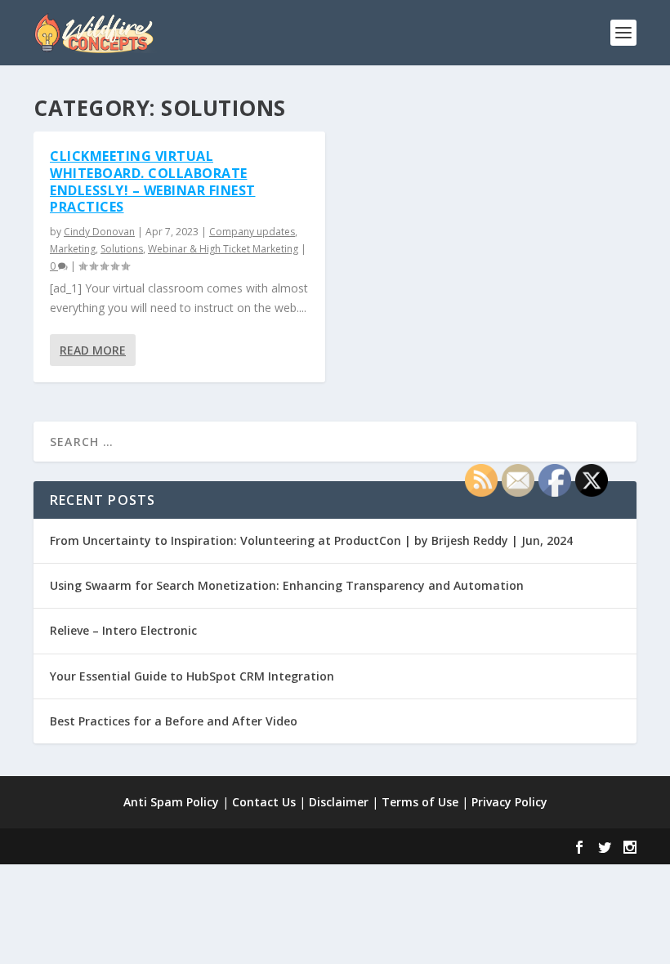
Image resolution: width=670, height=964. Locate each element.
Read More (93, 350)
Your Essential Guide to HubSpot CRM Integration (192, 676)
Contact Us (264, 802)
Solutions (121, 249)
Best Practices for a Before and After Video (173, 721)
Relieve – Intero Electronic (123, 630)
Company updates (252, 232)
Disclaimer (338, 802)
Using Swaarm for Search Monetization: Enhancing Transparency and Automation (287, 585)
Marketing (73, 249)
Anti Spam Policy (171, 802)
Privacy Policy (509, 802)
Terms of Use (420, 802)
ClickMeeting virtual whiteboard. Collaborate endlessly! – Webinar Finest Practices (153, 181)
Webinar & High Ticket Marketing (223, 249)
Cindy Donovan (99, 232)
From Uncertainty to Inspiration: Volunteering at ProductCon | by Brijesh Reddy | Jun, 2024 (311, 540)
